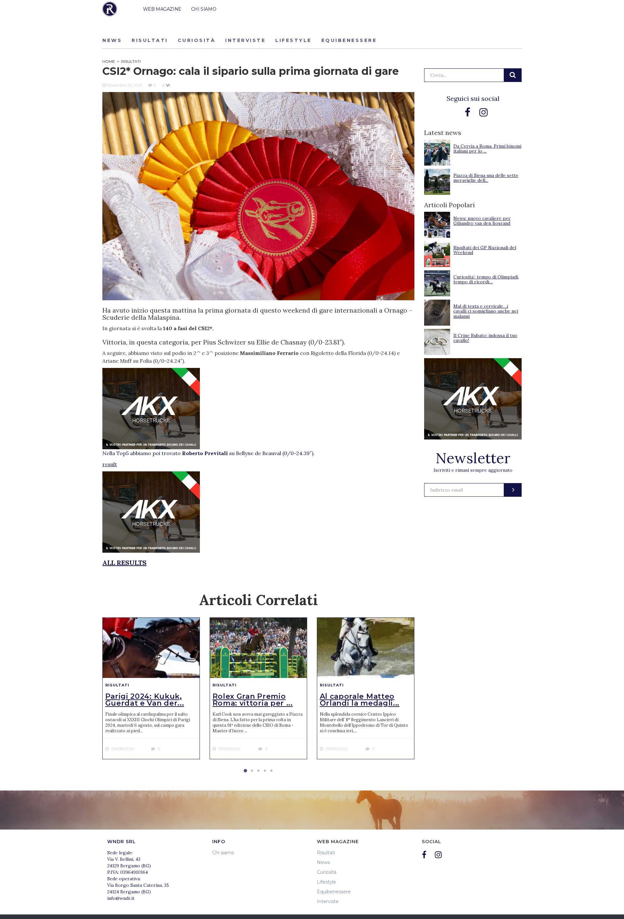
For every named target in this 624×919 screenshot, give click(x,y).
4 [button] (265, 771)
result (109, 464)
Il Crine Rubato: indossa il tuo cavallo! (485, 337)
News (112, 40)
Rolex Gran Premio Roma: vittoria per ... (253, 700)
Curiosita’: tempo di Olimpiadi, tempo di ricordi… (486, 279)
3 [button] (258, 771)
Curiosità (197, 40)
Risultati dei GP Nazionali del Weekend (484, 250)
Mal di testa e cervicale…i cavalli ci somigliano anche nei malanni (485, 311)
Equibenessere (349, 40)
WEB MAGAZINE (162, 9)
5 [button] (271, 771)
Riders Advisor (109, 9)
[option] (151, 688)
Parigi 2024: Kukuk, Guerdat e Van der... (144, 700)
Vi (168, 85)
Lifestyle (293, 40)
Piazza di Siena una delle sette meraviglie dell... (485, 177)
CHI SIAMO (203, 9)
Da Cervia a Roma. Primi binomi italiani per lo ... (487, 148)
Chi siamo (223, 853)
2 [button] (252, 771)
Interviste (245, 40)
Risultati (150, 40)
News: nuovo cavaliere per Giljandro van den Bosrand (482, 220)
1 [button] (245, 771)
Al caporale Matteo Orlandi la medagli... (360, 700)
